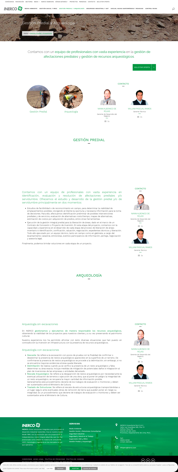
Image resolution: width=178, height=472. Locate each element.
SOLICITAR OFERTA (103, 1)
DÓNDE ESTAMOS (61, 1)
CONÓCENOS (9, 1)
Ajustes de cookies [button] (89, 468)
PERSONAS (82, 1)
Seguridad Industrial (76, 434)
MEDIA (36, 1)
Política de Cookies (75, 459)
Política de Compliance (32, 462)
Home (26, 33)
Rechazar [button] (60, 468)
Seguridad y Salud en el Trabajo (81, 436)
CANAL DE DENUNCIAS (63, 462)
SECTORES (28, 1)
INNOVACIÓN (19, 1)
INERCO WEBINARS (47, 1)
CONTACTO (91, 1)
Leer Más (50, 468)
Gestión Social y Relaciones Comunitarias (85, 431)
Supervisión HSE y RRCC (78, 439)
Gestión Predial (38, 111)
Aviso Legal (38, 459)
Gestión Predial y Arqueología (80, 441)
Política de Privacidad (55, 459)
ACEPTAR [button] (75, 468)
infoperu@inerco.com (128, 448)
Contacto (48, 462)
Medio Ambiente (75, 429)
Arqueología (71, 111)
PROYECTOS (74, 1)
